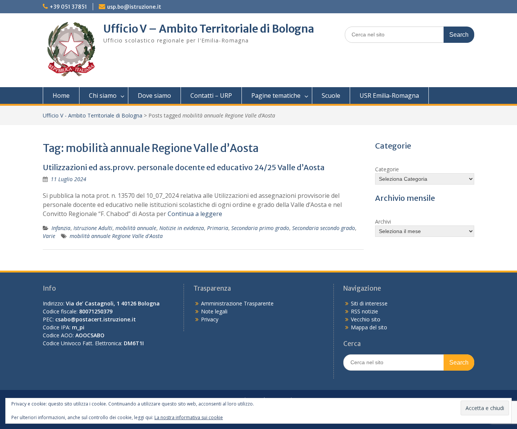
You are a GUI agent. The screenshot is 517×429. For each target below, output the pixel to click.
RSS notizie (364, 311)
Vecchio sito (365, 319)
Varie (49, 236)
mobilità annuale (135, 228)
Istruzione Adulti (92, 228)
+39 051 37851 (68, 6)
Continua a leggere (195, 214)
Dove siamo (154, 95)
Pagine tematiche (276, 95)
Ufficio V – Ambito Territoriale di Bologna (208, 29)
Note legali (214, 311)
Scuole (331, 95)
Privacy (209, 319)
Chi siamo (103, 95)
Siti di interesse (369, 303)
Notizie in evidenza (181, 228)
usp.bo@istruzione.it (134, 6)
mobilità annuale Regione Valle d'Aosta (116, 236)
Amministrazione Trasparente (237, 303)
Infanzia (60, 228)
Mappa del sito (369, 327)
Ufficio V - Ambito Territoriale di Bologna (92, 115)
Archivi (383, 221)
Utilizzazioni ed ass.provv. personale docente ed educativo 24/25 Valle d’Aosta (184, 167)
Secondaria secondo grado (323, 228)
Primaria (217, 228)
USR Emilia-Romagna (389, 95)
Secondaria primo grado (260, 228)
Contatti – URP (211, 95)
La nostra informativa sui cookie (188, 417)
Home (61, 95)
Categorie (387, 169)
